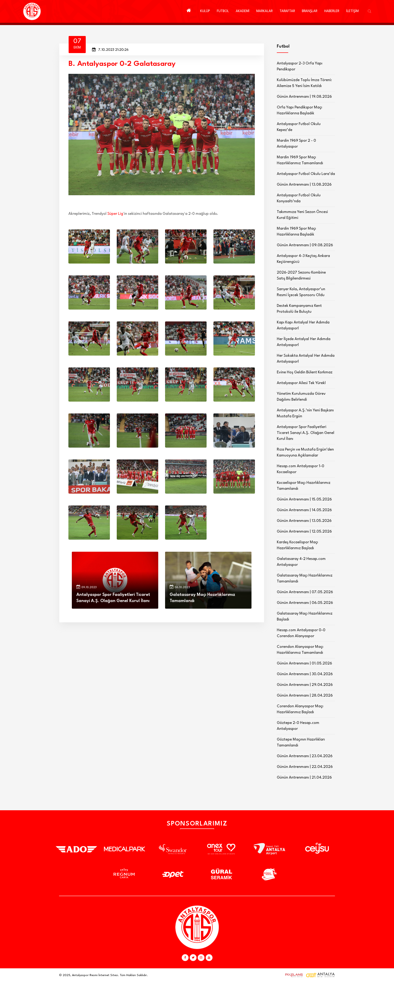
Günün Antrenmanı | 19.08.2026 (304, 97)
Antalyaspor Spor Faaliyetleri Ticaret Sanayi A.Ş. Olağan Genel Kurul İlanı (305, 433)
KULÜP (205, 11)
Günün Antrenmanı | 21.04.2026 (304, 777)
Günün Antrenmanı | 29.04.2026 (305, 685)
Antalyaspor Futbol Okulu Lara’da (306, 174)
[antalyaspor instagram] (201, 957)
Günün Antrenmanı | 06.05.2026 (305, 603)
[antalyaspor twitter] (193, 957)
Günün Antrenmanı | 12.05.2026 (304, 531)
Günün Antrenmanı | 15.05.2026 (304, 499)
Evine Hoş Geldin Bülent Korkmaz (304, 372)
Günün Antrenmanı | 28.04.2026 (305, 695)
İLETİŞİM (352, 11)
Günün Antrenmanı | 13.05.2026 (304, 521)
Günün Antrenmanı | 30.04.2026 (305, 674)
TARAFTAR (287, 11)
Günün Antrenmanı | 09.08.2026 (305, 245)
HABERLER (331, 11)
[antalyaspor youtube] (209, 957)
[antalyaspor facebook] (185, 957)
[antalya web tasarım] (293, 975)
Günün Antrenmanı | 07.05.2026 (305, 592)
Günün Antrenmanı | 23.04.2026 (304, 756)
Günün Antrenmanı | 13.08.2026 (304, 185)
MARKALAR (264, 11)
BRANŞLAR (309, 11)
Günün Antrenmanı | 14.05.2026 (304, 510)
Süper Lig (115, 214)
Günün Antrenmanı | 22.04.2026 (305, 767)
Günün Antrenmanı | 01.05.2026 (304, 663)
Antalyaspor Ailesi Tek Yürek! (301, 383)
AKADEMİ (242, 11)
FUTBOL (223, 11)
